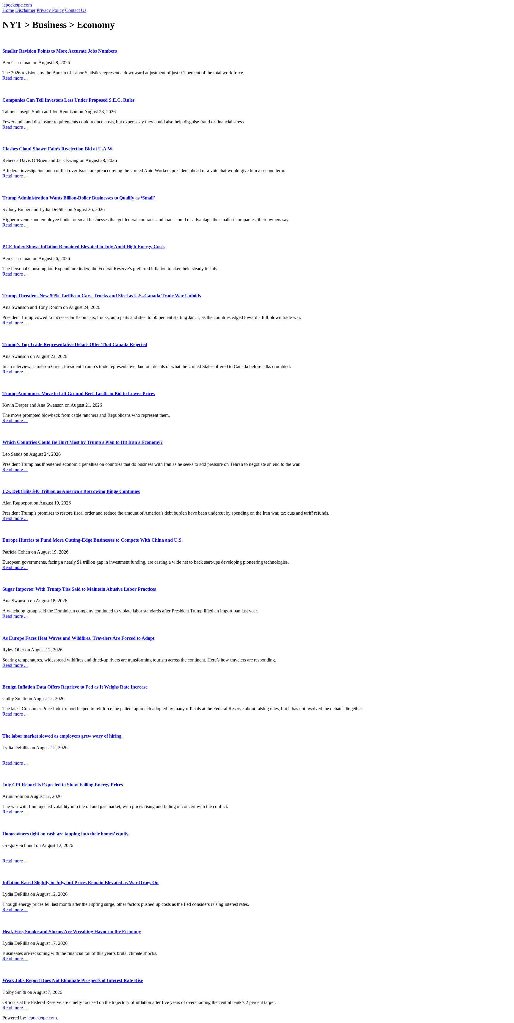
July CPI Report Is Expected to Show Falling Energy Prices (62, 784)
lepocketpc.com (17, 4)
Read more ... (15, 78)
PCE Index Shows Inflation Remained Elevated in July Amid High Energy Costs (83, 246)
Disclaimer (25, 10)
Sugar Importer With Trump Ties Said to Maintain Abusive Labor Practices (79, 589)
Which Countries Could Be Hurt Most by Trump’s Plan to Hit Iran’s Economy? (82, 442)
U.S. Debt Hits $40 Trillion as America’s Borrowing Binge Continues (71, 491)
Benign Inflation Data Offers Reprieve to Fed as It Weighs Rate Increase (75, 686)
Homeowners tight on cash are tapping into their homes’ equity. (65, 833)
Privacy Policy (50, 10)
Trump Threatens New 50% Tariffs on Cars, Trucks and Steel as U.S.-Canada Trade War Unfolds (101, 295)
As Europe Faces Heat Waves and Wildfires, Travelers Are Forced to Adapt (78, 638)
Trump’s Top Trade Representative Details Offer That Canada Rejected (74, 344)
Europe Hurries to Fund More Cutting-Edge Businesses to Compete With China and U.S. (92, 540)
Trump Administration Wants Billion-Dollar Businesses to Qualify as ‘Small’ (78, 197)
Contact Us (75, 10)
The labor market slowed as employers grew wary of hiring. (62, 735)
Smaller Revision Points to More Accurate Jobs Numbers (59, 51)
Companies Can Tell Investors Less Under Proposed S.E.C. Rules (68, 100)
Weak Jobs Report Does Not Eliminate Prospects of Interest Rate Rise (72, 980)
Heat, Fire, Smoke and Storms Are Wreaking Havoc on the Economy (71, 931)
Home (8, 10)
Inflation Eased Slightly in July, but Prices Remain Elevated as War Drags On (80, 882)
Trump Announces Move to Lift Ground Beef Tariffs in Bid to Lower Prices (78, 393)
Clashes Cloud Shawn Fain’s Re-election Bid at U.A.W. (57, 148)
